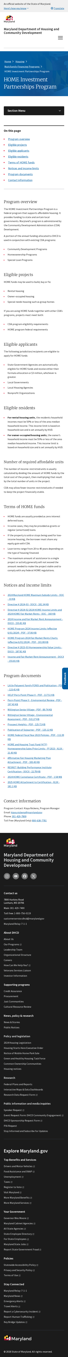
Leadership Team (13, 949)
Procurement (11, 996)
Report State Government (21, 1249)
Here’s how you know (15, 8)
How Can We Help (16, 965)
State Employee (18, 1233)
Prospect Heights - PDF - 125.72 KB (26, 724)
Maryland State (15, 1244)
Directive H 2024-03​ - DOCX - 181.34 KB (28, 604)
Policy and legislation (17, 1036)
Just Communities (14, 1001)
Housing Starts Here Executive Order (23, 1048)
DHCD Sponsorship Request (22, 1120)
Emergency (13, 1301)
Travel (11, 1306)
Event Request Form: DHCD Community (32, 1115)
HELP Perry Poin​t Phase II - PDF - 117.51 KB (31, 694)
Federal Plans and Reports (18, 1084)
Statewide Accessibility (20, 1264)
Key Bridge (14, 1322)
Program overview (19, 139)
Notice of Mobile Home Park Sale (21, 1053)
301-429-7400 (17, 908)
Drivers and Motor (18, 1166)
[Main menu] (60, 38)
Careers (8, 960)
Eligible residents (18, 156)
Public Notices (11, 1027)
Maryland (12, 1295)
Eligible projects (17, 145)
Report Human (18, 1316)
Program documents (20, 174)
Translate (59, 8)
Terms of (11, 1275)
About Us (9, 939)
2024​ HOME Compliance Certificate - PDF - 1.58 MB (35, 776)
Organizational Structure (17, 954)
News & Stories (12, 1022)
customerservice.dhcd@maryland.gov (24, 918)
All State (13, 1228)
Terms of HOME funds (21, 162)
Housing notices (12, 1068)
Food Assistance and (18, 1171)
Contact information (20, 180)
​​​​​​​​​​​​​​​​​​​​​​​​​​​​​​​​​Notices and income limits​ (23, 168)
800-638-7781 (39, 820)
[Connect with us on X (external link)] (33, 876)
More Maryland (17, 1197)
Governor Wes (15, 1218)
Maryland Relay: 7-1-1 (15, 923)
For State (15, 1238)
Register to (13, 1187)
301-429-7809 (19, 816)
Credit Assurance (13, 991)
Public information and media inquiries (27, 1103)
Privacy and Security (18, 1270)
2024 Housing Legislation (17, 1042)
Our (11, 944)
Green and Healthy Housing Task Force (24, 1058)
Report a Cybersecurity (21, 1311)
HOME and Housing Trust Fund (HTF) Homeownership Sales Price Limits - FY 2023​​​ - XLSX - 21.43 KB (35, 748)
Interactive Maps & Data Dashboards (23, 1089)
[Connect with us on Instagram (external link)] (7, 876)
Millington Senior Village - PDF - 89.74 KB (30, 709)
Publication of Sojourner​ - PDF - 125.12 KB (30, 729)
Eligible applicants (18, 150)
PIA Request (10, 1125)
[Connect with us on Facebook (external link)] (25, 876)
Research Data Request (19, 1094)
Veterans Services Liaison (17, 970)
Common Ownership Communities (22, 1063)
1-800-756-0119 (22, 913)
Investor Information (15, 975)
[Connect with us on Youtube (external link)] (16, 876)
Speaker (13, 1110)
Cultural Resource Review (17, 1006)
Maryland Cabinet (18, 1223)
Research (9, 1078)
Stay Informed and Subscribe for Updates (26, 1131)
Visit (11, 1192)
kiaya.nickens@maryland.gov (26, 812)
